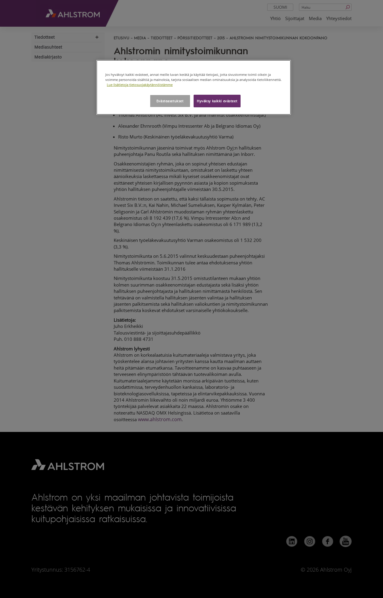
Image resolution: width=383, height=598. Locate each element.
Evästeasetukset (170, 101)
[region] (193, 87)
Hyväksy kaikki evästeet (217, 101)
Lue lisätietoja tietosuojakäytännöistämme (140, 84)
